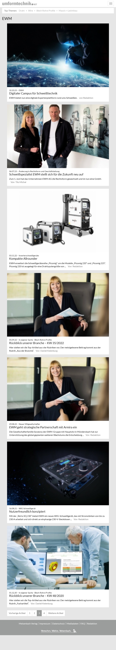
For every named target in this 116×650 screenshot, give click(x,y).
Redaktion (92, 623)
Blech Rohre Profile (45, 10)
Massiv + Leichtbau (68, 10)
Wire (30, 10)
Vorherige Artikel (17, 613)
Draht (22, 10)
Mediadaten (73, 623)
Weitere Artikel (55, 613)
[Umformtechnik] (19, 3)
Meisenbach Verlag (28, 623)
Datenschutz (58, 623)
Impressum (44, 623)
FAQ (82, 623)
